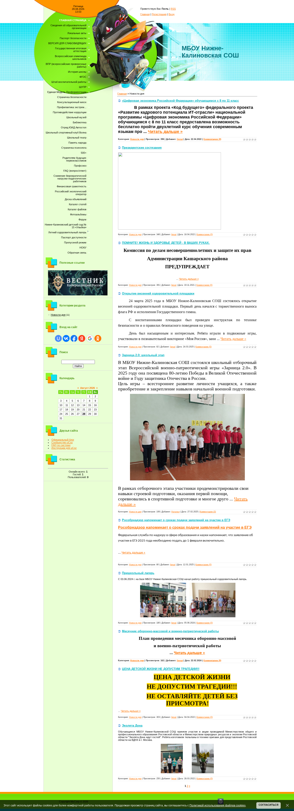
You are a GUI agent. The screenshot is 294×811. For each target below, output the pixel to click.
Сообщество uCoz (62, 442)
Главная (145, 14)
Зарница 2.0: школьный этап (143, 355)
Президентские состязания (142, 147)
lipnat (180, 139)
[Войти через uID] (58, 338)
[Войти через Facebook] (74, 338)
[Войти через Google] (89, 338)
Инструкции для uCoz (64, 448)
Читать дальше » (165, 131)
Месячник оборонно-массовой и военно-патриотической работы (170, 631)
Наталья (175, 512)
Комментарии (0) (212, 139)
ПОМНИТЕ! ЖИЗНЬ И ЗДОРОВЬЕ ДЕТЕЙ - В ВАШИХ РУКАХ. (166, 243)
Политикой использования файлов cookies (217, 805)
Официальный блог (62, 439)
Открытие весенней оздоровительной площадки (158, 293)
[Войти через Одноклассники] (97, 338)
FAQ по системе (61, 445)
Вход (171, 14)
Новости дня (58, 314)
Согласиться (268, 804)
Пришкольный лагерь (138, 573)
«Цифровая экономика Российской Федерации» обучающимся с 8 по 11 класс (180, 100)
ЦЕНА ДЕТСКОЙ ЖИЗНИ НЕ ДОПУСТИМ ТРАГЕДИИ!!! (160, 669)
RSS (173, 8)
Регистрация (159, 14)
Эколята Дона (132, 725)
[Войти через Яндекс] (81, 338)
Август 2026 (87, 388)
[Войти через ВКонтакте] (66, 338)
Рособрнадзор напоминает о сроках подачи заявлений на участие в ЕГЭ (176, 520)
